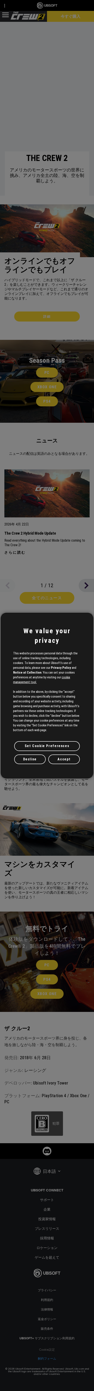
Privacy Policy (61, 668)
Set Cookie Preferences (47, 746)
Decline (30, 759)
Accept (64, 759)
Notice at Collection (27, 672)
